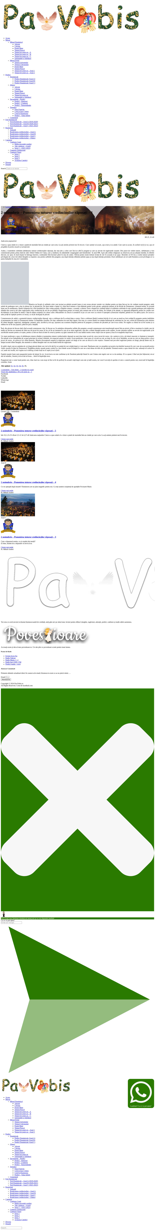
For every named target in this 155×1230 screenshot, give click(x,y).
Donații (8, 164)
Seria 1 (17, 154)
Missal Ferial (14, 61)
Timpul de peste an (21, 95)
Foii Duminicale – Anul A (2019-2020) (24, 122)
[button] (77, 374)
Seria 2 (17, 156)
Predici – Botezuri (21, 101)
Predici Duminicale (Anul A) (25, 79)
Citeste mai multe (7, 439)
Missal (7, 40)
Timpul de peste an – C (23, 56)
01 (12, 366)
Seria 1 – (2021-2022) (22, 148)
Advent (17, 44)
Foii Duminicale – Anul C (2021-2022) (24, 126)
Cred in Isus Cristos (22, 111)
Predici (7, 75)
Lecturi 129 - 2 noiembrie (14, 207)
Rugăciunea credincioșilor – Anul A (23, 132)
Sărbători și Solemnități (39, 207)
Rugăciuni (9, 128)
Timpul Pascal (20, 50)
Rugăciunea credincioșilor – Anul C (23, 136)
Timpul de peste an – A (23, 52)
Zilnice (12, 85)
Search (3, 168)
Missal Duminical (16, 42)
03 (17, 366)
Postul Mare (19, 48)
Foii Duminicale (11, 120)
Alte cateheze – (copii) (23, 146)
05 (23, 366)
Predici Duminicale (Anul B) (25, 81)
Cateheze (8, 140)
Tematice (13, 107)
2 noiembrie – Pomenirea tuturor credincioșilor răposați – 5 (28, 431)
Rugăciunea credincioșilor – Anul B (23, 134)
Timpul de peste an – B (23, 54)
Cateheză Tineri (15, 152)
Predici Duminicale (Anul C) (25, 83)
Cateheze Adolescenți (17, 150)
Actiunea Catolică (21, 160)
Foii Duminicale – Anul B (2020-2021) (24, 124)
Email (3, 677)
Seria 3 (17, 158)
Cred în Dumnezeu (21, 114)
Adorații (13, 130)
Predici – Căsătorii (21, 103)
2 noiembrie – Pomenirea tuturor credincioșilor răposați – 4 (28, 482)
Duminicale (14, 77)
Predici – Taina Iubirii (22, 116)
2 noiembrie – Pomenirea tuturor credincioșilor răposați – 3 (28, 537)
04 (20, 366)
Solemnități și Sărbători (23, 58)
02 (14, 366)
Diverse (8, 162)
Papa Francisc (20, 109)
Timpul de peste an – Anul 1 (25, 71)
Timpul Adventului (21, 63)
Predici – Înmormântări (23, 105)
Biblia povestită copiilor (23, 144)
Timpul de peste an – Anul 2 (25, 73)
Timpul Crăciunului (21, 65)
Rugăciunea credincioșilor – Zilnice (22, 138)
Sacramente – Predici (17, 99)
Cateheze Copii (15, 142)
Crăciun (17, 46)
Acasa (7, 38)
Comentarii (14, 118)
